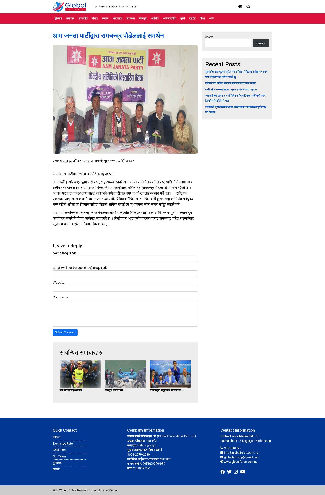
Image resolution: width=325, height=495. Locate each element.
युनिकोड (57, 463)
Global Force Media (104, 490)
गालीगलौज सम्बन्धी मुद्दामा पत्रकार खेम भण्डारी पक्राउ (231, 89)
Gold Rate (59, 450)
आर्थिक (155, 18)
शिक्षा (202, 18)
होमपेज (58, 18)
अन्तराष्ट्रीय (169, 18)
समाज (105, 18)
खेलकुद (143, 18)
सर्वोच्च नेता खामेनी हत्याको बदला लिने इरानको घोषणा (230, 83)
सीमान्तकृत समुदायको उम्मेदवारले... (166, 390)
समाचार (70, 18)
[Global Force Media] (69, 6)
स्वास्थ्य (130, 18)
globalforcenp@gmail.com (241, 457)
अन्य (211, 18)
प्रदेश (192, 18)
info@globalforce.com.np (241, 452)
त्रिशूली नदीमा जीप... (115, 390)
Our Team (59, 456)
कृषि (182, 18)
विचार (95, 18)
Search (209, 37)
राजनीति (83, 18)
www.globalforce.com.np (241, 462)
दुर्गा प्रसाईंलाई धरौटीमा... (72, 390)
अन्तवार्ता (117, 18)
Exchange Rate (63, 443)
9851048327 (232, 448)
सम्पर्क (56, 469)
